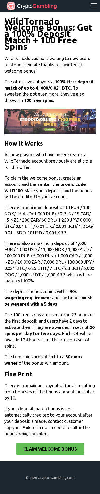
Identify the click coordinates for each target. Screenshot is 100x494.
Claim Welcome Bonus (50, 448)
